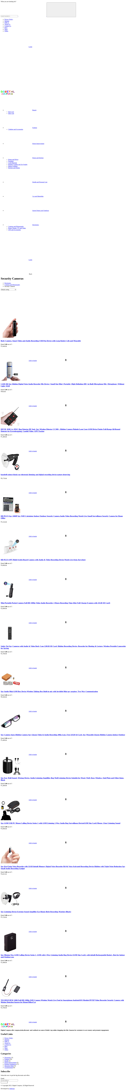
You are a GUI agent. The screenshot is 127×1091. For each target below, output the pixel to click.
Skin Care (11, 113)
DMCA (6, 22)
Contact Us (7, 26)
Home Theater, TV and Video (17, 228)
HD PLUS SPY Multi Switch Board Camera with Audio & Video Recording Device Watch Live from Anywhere (43, 560)
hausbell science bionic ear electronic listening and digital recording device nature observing (35, 475)
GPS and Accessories (14, 230)
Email (2, 1078)
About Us (7, 24)
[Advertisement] (63, 304)
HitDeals (12, 1088)
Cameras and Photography (16, 226)
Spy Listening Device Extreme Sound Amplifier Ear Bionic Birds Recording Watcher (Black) (36, 912)
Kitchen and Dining (14, 168)
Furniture (11, 161)
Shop (6, 29)
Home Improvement (10, 1062)
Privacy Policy (8, 19)
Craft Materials (12, 163)
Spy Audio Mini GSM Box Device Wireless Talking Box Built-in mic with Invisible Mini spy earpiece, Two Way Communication (49, 691)
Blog (5, 27)
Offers (6, 31)
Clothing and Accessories (15, 129)
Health (6, 1061)
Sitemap (6, 21)
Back (30, 274)
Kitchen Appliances (10, 1064)
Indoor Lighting (12, 166)
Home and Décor (13, 159)
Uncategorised (8, 1067)
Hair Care (11, 112)
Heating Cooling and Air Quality (17, 164)
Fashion (6, 1059)
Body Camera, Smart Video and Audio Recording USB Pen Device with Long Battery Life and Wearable (41, 341)
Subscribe (4, 1082)
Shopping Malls (9, 1066)
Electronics (7, 283)
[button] (19, 360)
